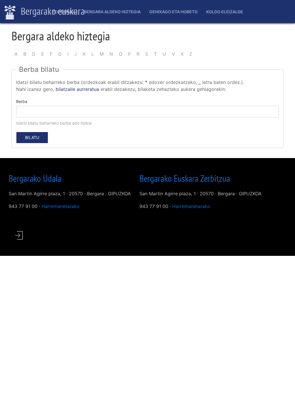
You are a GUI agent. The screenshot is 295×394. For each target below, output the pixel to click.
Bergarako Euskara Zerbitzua (184, 178)
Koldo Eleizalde (224, 11)
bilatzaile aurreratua (77, 89)
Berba (21, 101)
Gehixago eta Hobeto (173, 11)
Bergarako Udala (35, 178)
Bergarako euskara (52, 11)
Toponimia (63, 11)
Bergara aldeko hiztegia (112, 11)
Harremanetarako (60, 206)
